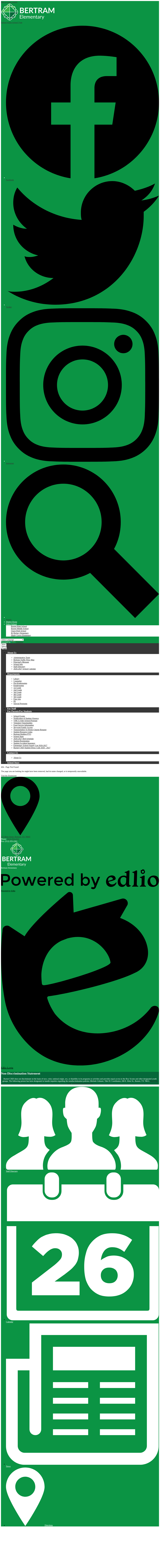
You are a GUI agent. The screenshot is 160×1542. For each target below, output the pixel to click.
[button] (11, 624)
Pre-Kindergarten (20, 683)
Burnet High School (19, 626)
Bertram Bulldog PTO (22, 734)
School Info (18, 664)
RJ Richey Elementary (20, 633)
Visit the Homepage (9, 776)
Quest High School (18, 631)
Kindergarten (19, 685)
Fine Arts (17, 699)
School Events (19, 716)
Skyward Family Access (23, 727)
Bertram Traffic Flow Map (24, 660)
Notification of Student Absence (26, 718)
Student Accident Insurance (24, 743)
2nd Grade (18, 690)
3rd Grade (18, 692)
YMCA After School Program (25, 721)
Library (16, 679)
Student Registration (22, 741)
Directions (49, 1525)
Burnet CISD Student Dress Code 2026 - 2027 (32, 748)
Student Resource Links (23, 732)
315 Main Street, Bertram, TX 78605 (15, 837)
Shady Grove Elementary (21, 635)
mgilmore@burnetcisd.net (82, 1083)
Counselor (18, 681)
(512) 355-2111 (13, 839)
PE (15, 701)
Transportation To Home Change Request (30, 730)
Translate (19, 642)
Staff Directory (19, 667)
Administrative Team (22, 658)
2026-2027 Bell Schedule (24, 739)
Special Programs (20, 704)
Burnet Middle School (19, 629)
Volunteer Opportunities (23, 723)
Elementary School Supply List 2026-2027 (30, 745)
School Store (19, 736)
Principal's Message (21, 662)
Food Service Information (24, 725)
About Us (17, 758)
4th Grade (17, 694)
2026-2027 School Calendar (25, 669)
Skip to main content (9, 2)
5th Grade (17, 697)
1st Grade (17, 688)
